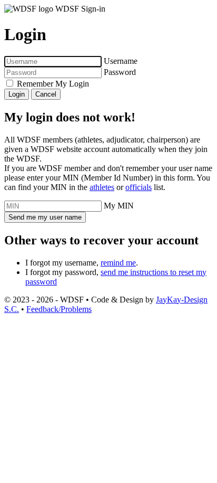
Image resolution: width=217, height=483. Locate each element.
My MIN (119, 205)
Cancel (45, 94)
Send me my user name (45, 217)
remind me (118, 262)
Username (120, 60)
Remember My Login (53, 83)
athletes (102, 187)
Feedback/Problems (59, 309)
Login (16, 94)
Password (120, 72)
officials (138, 187)
